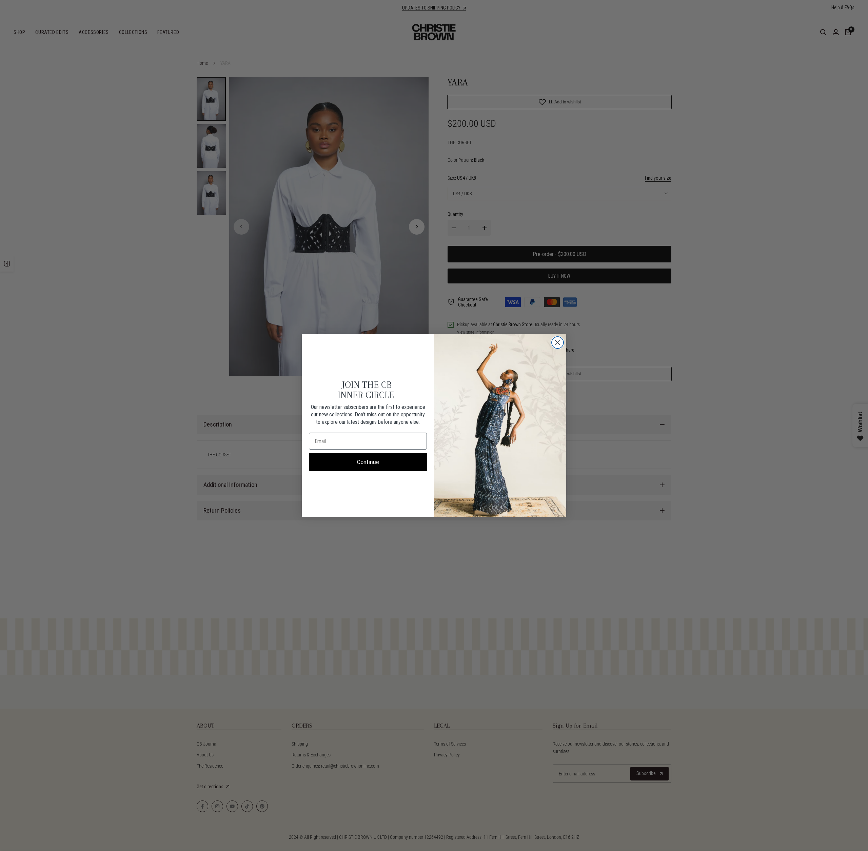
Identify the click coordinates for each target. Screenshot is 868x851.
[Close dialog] (558, 343)
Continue (368, 462)
